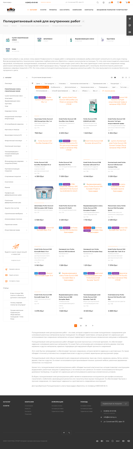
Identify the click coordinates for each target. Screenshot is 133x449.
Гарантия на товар (58, 411)
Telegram (64, 432)
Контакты (28, 411)
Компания (29, 402)
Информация (57, 402)
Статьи (6, 288)
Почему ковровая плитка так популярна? (18, 304)
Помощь (84, 402)
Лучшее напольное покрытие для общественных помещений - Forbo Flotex (16, 315)
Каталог (6, 402)
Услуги (6, 406)
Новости (27, 408)
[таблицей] (129, 77)
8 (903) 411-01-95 (32, 2)
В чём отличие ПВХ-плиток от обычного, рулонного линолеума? (18, 295)
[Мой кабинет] (104, 2)
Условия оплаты (57, 406)
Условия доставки (57, 408)
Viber (69, 432)
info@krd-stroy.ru (110, 417)
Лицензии (28, 414)
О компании (29, 406)
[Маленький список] (111, 77)
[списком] (126, 77)
